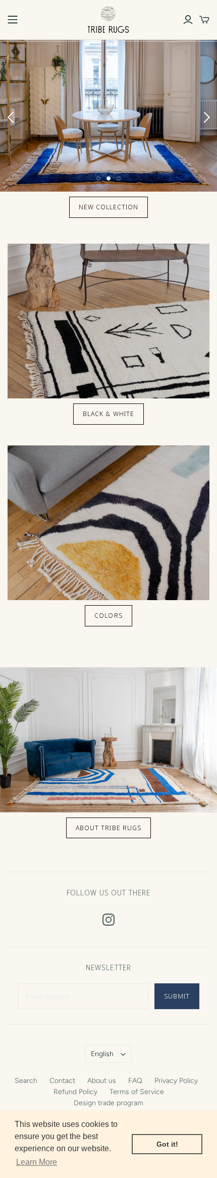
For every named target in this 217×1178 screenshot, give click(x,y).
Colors (108, 615)
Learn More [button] (36, 1162)
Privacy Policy (176, 1080)
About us (101, 1080)
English (102, 1054)
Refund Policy (75, 1092)
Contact (62, 1080)
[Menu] (13, 20)
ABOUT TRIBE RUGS (108, 827)
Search (26, 1080)
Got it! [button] (167, 1144)
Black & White (108, 413)
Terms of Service (137, 1092)
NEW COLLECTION (109, 206)
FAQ (135, 1080)
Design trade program (108, 1103)
